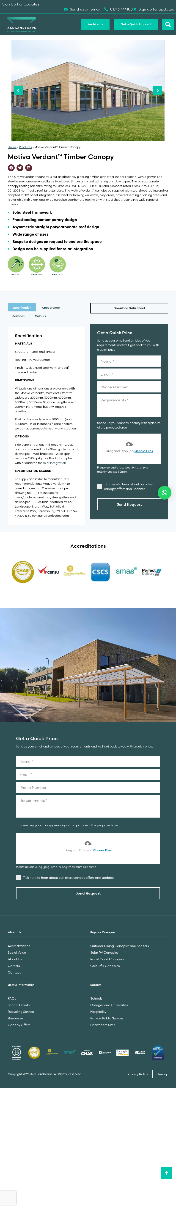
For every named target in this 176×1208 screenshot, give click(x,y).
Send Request (129, 504)
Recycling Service (21, 1012)
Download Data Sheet (129, 308)
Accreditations (19, 946)
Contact (14, 972)
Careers (14, 966)
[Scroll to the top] (166, 1173)
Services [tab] (18, 316)
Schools (96, 998)
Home (12, 147)
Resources (15, 1018)
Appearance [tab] (51, 307)
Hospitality (98, 1012)
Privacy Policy (138, 1074)
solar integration (54, 463)
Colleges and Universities (109, 1005)
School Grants (19, 1005)
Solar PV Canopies (104, 952)
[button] (164, 493)
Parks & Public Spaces (106, 1018)
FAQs (12, 998)
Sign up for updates (156, 9)
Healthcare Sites (102, 1025)
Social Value (17, 952)
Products (25, 147)
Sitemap (162, 1074)
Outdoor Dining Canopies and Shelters (119, 946)
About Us (15, 959)
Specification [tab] (21, 307)
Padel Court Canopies (107, 959)
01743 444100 (121, 9)
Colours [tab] (40, 316)
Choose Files (144, 451)
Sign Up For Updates (20, 4)
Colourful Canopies (105, 966)
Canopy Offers (19, 1025)
